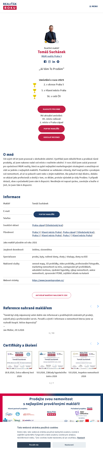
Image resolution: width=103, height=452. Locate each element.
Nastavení (69, 445)
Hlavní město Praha (51, 232)
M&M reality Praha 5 (51, 56)
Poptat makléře (51, 129)
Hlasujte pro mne (51, 109)
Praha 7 (66, 235)
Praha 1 (36, 235)
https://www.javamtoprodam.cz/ (48, 280)
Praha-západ (38, 225)
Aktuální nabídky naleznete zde (51, 295)
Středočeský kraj (54, 225)
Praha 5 (36, 232)
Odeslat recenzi (51, 137)
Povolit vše (33, 445)
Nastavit (81, 438)
